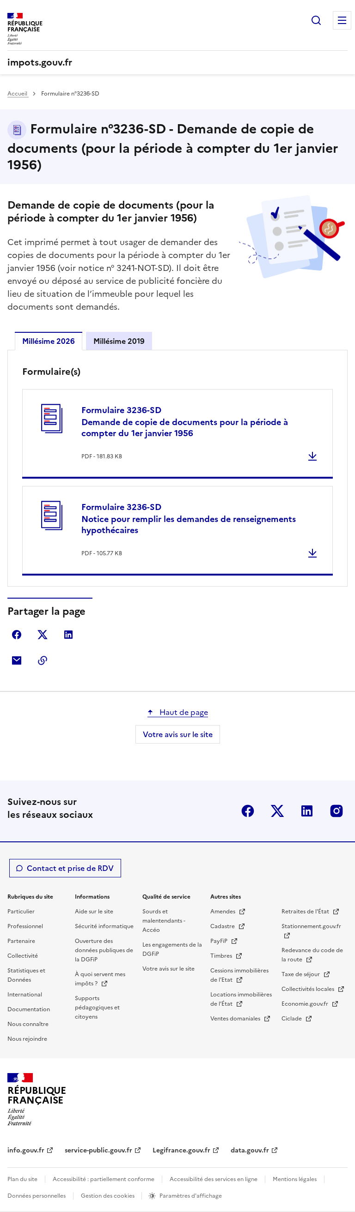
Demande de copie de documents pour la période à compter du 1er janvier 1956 (184, 421)
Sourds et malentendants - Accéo (163, 920)
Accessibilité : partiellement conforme (103, 1179)
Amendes (223, 911)
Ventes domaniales (236, 1018)
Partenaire (21, 941)
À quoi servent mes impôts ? (100, 979)
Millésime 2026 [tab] (48, 341)
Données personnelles (36, 1196)
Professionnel (25, 926)
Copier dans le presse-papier (42, 660)
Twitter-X (277, 811)
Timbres (221, 956)
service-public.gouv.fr (98, 1150)
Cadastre (223, 926)
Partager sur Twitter (42, 634)
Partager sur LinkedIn (68, 634)
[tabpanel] (177, 470)
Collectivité (22, 956)
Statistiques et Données (26, 975)
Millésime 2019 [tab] (119, 341)
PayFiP (219, 941)
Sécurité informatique (104, 926)
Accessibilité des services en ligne (213, 1179)
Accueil (18, 94)
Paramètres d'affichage (190, 1196)
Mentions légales (295, 1179)
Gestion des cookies (108, 1196)
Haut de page (183, 712)
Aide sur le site (94, 911)
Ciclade (292, 1018)
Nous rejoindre (27, 1039)
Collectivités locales (309, 989)
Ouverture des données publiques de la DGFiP (104, 950)
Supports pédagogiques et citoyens (97, 1007)
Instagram (336, 811)
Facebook (248, 811)
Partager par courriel (16, 660)
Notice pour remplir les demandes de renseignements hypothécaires (188, 518)
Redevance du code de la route (312, 955)
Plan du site (22, 1179)
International (24, 994)
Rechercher (316, 20)
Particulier (21, 911)
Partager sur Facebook (16, 634)
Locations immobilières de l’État (241, 999)
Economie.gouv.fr (306, 1004)
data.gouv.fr (250, 1150)
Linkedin (307, 811)
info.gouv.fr (25, 1150)
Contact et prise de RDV (70, 868)
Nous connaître (28, 1024)
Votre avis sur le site (178, 734)
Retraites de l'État (306, 911)
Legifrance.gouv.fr (181, 1150)
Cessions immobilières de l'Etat (239, 975)
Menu (342, 20)
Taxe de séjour (301, 974)
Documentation (28, 1009)
